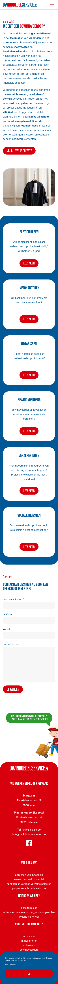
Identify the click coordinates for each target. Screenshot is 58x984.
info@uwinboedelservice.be (29, 834)
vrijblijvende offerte (19, 151)
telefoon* (8, 614)
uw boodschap (11, 644)
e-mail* (7, 629)
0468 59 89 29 (32, 829)
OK (29, 973)
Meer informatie (10, 964)
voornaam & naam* (13, 599)
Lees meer (31, 264)
